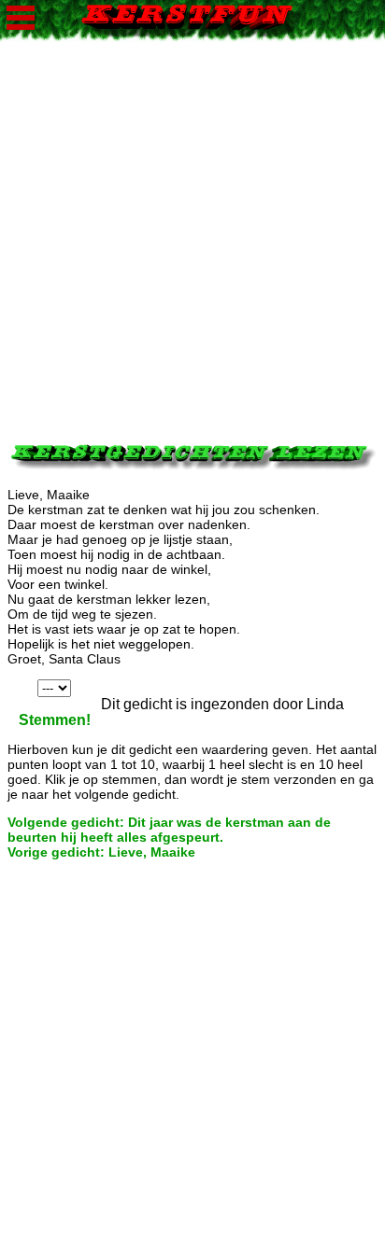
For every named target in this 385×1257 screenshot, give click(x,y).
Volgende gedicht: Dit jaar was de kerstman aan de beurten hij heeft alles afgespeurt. (169, 830)
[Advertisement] (192, 234)
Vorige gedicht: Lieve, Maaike (101, 852)
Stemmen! (55, 720)
